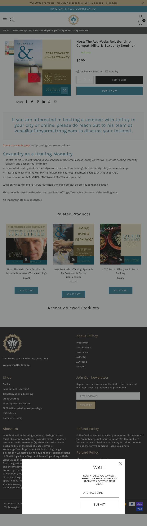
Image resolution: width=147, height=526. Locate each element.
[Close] (120, 463)
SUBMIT (99, 504)
